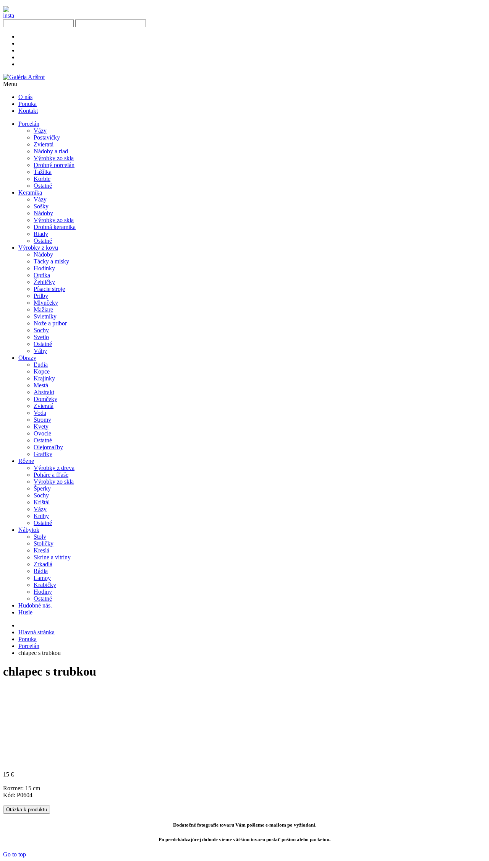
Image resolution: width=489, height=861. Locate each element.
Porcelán (28, 646)
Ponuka (27, 639)
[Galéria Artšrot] (24, 77)
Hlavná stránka (36, 632)
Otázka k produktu (26, 809)
